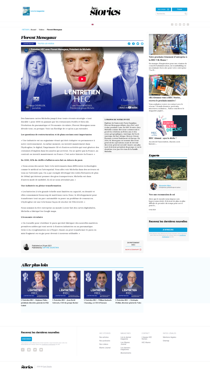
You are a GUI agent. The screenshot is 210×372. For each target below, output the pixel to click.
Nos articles (104, 337)
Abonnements (126, 353)
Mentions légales (169, 337)
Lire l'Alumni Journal (125, 343)
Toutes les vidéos (46, 44)
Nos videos (103, 344)
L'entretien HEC (28, 43)
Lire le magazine (37, 11)
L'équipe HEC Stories (147, 338)
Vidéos (41, 30)
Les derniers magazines (125, 348)
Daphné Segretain (50, 248)
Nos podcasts (104, 341)
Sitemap (166, 341)
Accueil (33, 30)
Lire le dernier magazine (126, 338)
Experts (154, 155)
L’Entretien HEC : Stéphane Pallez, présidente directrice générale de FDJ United (35, 303)
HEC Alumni (146, 342)
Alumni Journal (104, 348)
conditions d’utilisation (48, 344)
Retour (26, 30)
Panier (179, 9)
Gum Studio (47, 367)
